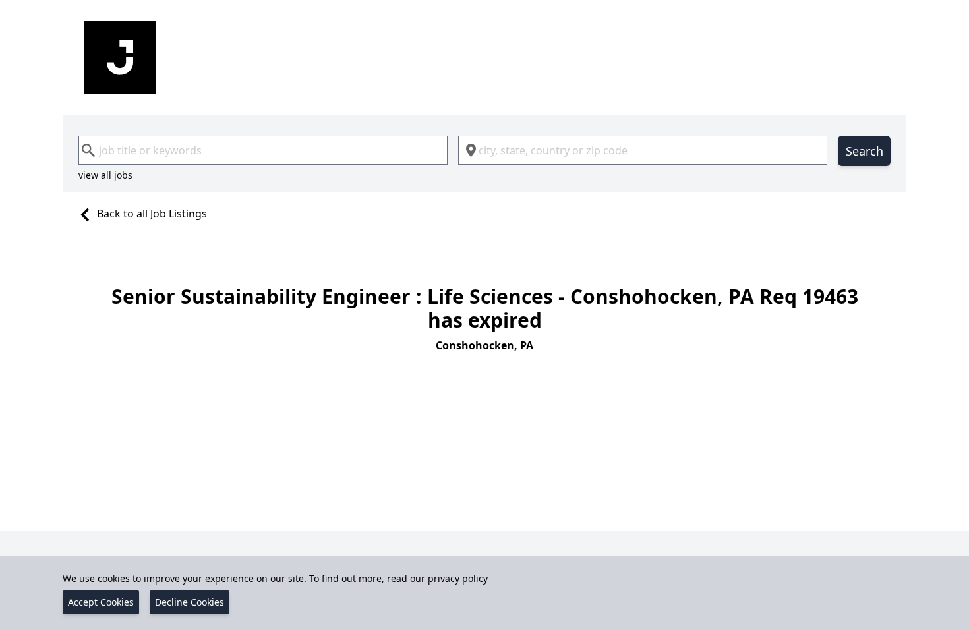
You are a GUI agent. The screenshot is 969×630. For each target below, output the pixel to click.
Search (864, 151)
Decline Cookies (189, 602)
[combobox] (263, 150)
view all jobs (105, 175)
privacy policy (458, 578)
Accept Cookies (101, 602)
